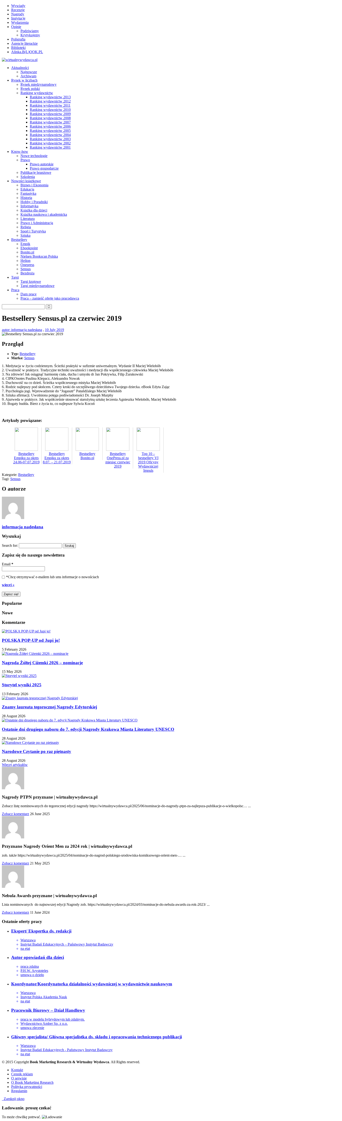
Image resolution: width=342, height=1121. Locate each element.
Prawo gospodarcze (44, 168)
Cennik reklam (22, 1074)
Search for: (10, 545)
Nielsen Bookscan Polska (39, 256)
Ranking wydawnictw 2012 (50, 101)
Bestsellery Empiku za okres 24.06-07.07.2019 (26, 458)
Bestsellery (28, 354)
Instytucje (18, 18)
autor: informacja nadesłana (22, 330)
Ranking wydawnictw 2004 (50, 135)
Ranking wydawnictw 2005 (50, 131)
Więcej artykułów (15, 765)
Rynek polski (30, 89)
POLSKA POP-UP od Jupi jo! (31, 640)
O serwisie (19, 1078)
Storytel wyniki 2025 (21, 684)
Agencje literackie (24, 43)
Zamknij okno (13, 1099)
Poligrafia (18, 39)
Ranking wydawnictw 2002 (50, 143)
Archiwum (28, 76)
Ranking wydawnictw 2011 (50, 105)
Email (7, 564)
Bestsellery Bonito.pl (87, 456)
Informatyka (29, 206)
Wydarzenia (20, 22)
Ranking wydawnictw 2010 (50, 110)
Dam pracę (28, 294)
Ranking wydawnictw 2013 (50, 97)
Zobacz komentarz (15, 814)
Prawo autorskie (42, 164)
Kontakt (17, 1070)
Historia (26, 198)
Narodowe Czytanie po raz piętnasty (36, 751)
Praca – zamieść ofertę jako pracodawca (49, 298)
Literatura (27, 219)
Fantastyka (28, 193)
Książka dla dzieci (33, 210)
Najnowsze (28, 72)
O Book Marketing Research (32, 1082)
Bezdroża (27, 273)
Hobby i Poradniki (34, 202)
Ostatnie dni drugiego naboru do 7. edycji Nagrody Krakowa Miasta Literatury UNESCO (88, 729)
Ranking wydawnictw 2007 (50, 122)
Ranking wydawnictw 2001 (50, 147)
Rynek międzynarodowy (38, 84)
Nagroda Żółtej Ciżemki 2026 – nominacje (42, 662)
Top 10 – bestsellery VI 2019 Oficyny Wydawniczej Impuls (148, 462)
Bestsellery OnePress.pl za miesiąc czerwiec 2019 (117, 460)
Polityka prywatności (26, 1087)
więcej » (8, 585)
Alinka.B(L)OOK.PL (27, 52)
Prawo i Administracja (36, 223)
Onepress (27, 265)
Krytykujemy (30, 35)
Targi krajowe (30, 282)
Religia (25, 227)
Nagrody (17, 14)
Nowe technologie (33, 156)
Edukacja (27, 189)
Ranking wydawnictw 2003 (50, 139)
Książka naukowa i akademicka (43, 214)
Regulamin (19, 1091)
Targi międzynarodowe (37, 286)
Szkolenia (27, 177)
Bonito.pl (27, 252)
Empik (25, 244)
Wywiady (18, 6)
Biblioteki (18, 48)
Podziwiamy (29, 31)
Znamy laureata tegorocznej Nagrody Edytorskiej (49, 706)
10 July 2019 (54, 330)
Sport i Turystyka (33, 231)
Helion (25, 261)
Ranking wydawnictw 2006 (50, 126)
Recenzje (18, 10)
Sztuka (25, 235)
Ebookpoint (29, 248)
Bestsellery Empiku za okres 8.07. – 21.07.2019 (57, 458)
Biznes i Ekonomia (34, 185)
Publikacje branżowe (35, 172)
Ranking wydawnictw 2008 (50, 118)
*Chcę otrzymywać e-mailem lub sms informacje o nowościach (52, 577)
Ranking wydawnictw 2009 (50, 114)
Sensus (25, 269)
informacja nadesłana (22, 526)
